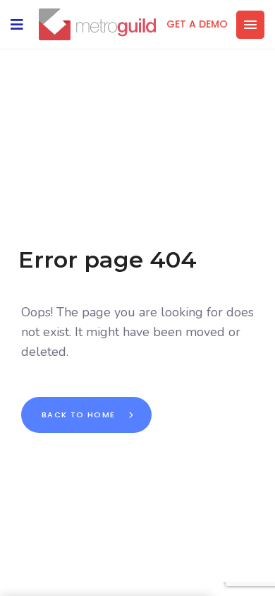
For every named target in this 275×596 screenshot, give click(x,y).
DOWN (151, 578)
